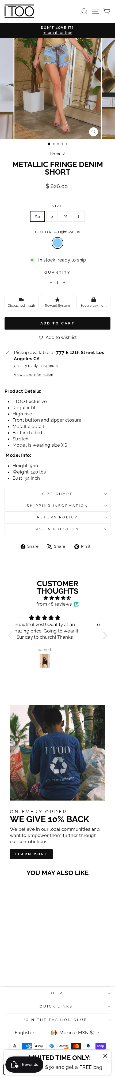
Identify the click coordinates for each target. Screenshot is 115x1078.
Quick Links (56, 1006)
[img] (58, 598)
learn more (31, 854)
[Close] (105, 1056)
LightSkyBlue (57, 243)
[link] (57, 1062)
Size (57, 206)
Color (57, 232)
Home (56, 153)
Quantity (57, 272)
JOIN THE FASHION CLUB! (56, 1020)
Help (56, 993)
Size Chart (57, 494)
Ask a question (57, 529)
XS (37, 216)
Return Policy (57, 517)
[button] (11, 635)
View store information (33, 375)
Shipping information (58, 506)
